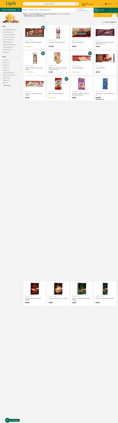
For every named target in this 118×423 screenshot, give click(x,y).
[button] (92, 4)
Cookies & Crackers (49, 14)
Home (25, 14)
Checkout (113, 10)
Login (115, 4)
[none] (35, 37)
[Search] (76, 4)
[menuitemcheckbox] (11, 30)
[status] (96, 10)
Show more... (7, 85)
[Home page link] (11, 4)
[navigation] (11, 10)
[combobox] (51, 4)
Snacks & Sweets (35, 14)
